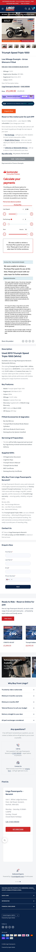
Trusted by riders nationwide (12, 690)
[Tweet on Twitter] (29, 341)
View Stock (8, 619)
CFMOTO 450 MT (8, 642)
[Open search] (26, 9)
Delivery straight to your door (12, 714)
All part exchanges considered (13, 720)
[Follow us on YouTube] (9, 927)
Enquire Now (8, 111)
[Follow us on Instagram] (6, 927)
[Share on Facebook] (23, 341)
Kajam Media (11, 918)
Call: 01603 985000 (12, 822)
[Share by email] (33, 341)
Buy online (7, 876)
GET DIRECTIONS (18, 829)
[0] (33, 9)
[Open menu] (2, 8)
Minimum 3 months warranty (12, 696)
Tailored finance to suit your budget (14, 708)
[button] (4, 840)
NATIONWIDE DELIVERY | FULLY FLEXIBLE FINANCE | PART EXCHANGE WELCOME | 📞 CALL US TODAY (18, 2)
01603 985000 (16, 753)
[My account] (29, 9)
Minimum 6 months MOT (10, 702)
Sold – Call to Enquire (18, 159)
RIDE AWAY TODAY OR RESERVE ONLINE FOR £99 (15, 66)
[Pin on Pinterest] (26, 341)
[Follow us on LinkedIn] (13, 927)
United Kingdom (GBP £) (9, 915)
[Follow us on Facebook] (3, 927)
